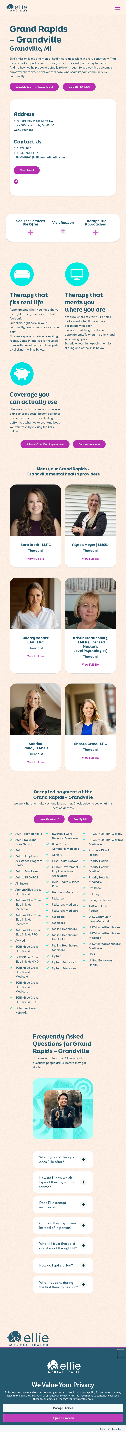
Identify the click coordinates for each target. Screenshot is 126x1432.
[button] (63, 1159)
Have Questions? (49, 819)
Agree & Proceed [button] (63, 1418)
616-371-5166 (23, 148)
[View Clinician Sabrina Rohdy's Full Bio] (35, 709)
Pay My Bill (80, 819)
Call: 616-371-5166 (79, 86)
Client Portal (27, 170)
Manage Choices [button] (63, 1408)
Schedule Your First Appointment (34, 86)
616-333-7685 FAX (26, 153)
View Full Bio (35, 558)
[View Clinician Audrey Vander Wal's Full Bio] (35, 603)
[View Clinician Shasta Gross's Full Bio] (90, 709)
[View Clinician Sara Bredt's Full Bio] (35, 510)
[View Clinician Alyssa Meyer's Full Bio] (90, 510)
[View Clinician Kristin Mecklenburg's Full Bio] (90, 603)
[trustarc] (116, 1429)
